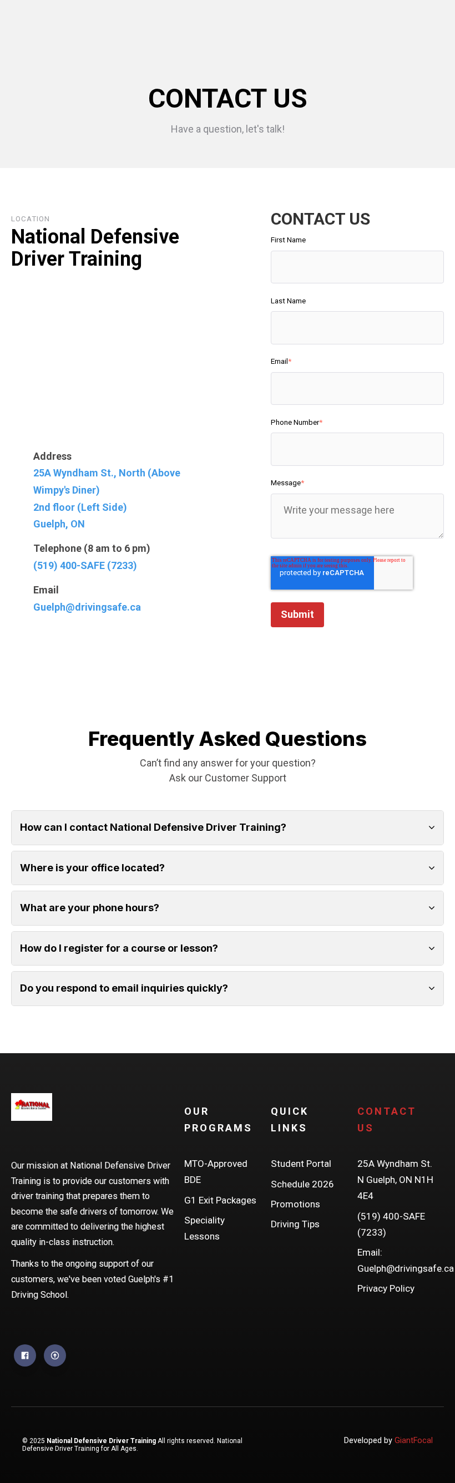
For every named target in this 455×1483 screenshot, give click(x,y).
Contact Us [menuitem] (386, 1119)
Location (30, 218)
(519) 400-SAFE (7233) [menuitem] (391, 1224)
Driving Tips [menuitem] (295, 1224)
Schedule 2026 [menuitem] (302, 1184)
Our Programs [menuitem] (218, 1119)
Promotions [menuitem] (295, 1204)
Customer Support (245, 778)
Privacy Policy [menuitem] (385, 1288)
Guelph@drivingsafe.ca (87, 607)
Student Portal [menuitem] (301, 1163)
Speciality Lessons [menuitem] (204, 1228)
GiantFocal (414, 1440)
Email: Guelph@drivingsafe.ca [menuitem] (395, 1260)
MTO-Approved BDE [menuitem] (215, 1171)
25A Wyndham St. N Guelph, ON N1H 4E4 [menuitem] (395, 1179)
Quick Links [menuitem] (290, 1119)
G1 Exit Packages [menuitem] (220, 1200)
